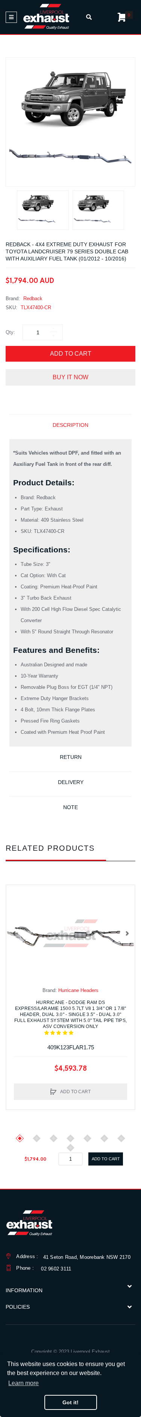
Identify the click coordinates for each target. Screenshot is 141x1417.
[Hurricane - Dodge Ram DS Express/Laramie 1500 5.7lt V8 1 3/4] (70, 933)
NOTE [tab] (70, 807)
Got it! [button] (70, 1402)
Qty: (10, 332)
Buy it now (70, 377)
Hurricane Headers (78, 990)
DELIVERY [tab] (70, 782)
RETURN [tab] (71, 757)
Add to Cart (70, 353)
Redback (32, 298)
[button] (13, 933)
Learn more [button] (23, 1383)
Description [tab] (70, 425)
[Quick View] (15, 909)
